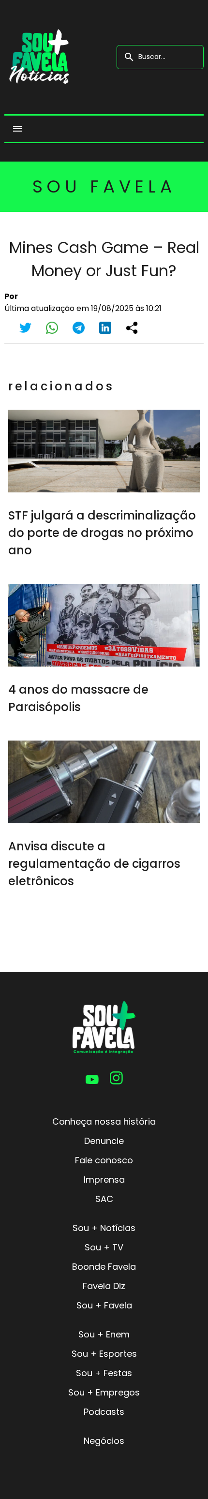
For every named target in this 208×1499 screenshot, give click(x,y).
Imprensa (104, 1179)
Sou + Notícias (104, 1228)
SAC (104, 1199)
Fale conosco (104, 1160)
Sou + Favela (104, 1305)
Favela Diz (104, 1286)
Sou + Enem (104, 1334)
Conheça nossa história (104, 1121)
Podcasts (104, 1412)
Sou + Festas (104, 1373)
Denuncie (104, 1141)
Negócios (104, 1441)
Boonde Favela (104, 1267)
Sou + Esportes (104, 1354)
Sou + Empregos (104, 1392)
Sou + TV (104, 1247)
